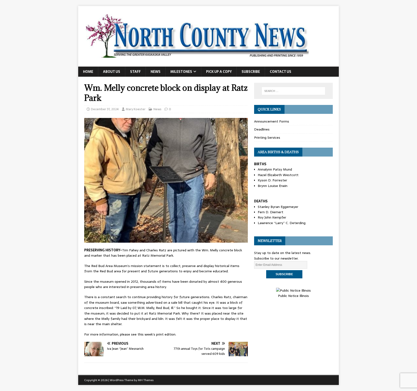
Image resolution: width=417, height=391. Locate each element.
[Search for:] (293, 91)
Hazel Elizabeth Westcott (278, 175)
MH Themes (145, 380)
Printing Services (267, 137)
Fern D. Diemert (270, 212)
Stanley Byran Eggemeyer (278, 206)
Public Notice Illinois (293, 295)
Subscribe (251, 71)
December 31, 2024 (105, 109)
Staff (135, 71)
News (155, 71)
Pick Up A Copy (219, 71)
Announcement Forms (271, 121)
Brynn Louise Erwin (272, 185)
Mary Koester (136, 109)
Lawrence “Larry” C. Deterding (282, 223)
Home (88, 71)
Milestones (181, 71)
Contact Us (280, 71)
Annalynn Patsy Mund (275, 169)
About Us (111, 71)
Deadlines (262, 129)
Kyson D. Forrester (272, 180)
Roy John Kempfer (272, 217)
